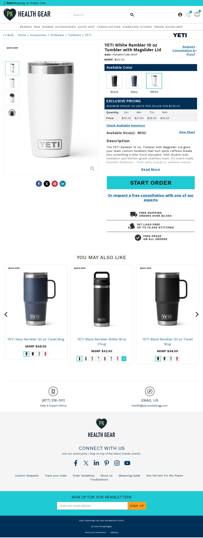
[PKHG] (36, 14)
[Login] (180, 14)
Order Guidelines (83, 475)
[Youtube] (127, 463)
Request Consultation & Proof (183, 50)
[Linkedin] (96, 463)
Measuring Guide (129, 475)
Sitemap (114, 532)
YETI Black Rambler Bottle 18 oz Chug (101, 341)
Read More (150, 169)
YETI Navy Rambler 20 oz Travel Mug (36, 339)
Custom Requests (27, 475)
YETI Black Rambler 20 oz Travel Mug (168, 341)
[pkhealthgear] (101, 427)
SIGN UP (137, 506)
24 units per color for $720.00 (143, 106)
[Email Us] (149, 391)
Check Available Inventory (125, 125)
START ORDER (150, 182)
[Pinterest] (106, 463)
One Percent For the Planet (164, 475)
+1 (124, 358)
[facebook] (39, 184)
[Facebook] (76, 463)
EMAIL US (149, 400)
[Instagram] (117, 463)
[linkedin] (62, 184)
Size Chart (187, 132)
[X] (86, 463)
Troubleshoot (99, 479)
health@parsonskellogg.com (150, 405)
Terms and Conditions (95, 532)
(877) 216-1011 (53, 400)
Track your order (55, 475)
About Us (106, 475)
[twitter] (47, 184)
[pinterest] (55, 184)
